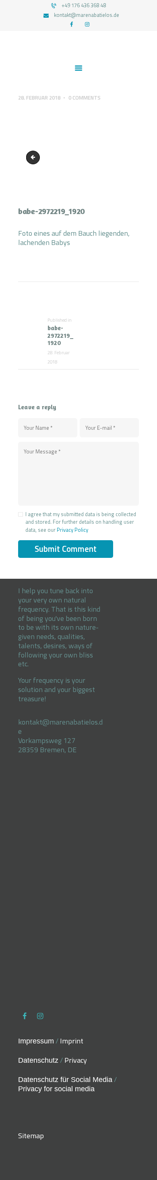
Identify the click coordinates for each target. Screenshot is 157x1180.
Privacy (75, 1060)
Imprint (71, 1040)
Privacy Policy (72, 530)
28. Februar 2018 (39, 98)
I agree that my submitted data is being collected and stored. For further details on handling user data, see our (80, 522)
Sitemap (31, 1135)
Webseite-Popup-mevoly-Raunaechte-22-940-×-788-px (34, 157)
